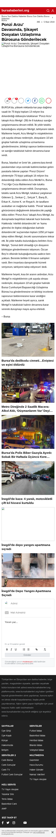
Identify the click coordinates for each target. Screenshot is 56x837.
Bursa (4, 20)
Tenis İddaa (7, 799)
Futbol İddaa (36, 731)
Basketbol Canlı (9, 804)
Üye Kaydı (6, 736)
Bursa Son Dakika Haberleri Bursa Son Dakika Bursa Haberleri (25, 17)
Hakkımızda (7, 745)
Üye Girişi (6, 731)
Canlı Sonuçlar (9, 765)
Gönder (27, 655)
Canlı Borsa (7, 760)
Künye (5, 740)
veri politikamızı (39, 832)
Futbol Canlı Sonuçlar (12, 775)
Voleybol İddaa (37, 750)
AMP (4, 809)
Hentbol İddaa (36, 740)
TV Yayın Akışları (38, 779)
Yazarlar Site (8, 794)
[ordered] (24, 649)
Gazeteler (34, 760)
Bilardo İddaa (36, 745)
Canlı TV (6, 770)
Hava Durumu (36, 765)
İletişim (5, 750)
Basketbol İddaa (37, 736)
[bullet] (28, 649)
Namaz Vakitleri (37, 775)
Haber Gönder (36, 770)
